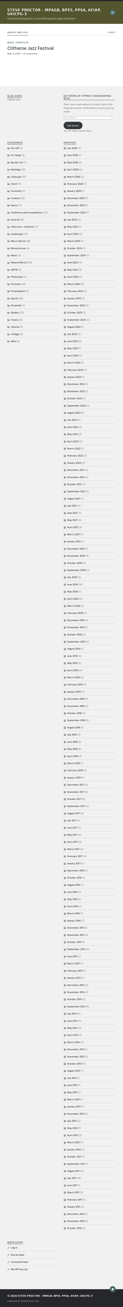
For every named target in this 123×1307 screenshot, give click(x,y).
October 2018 (74, 713)
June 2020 (72, 584)
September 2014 (76, 1006)
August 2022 (74, 412)
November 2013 (75, 1056)
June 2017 (72, 827)
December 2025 (76, 198)
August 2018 (73, 727)
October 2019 (74, 634)
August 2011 (73, 1170)
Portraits (16, 283)
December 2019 (75, 620)
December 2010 (75, 1213)
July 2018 (72, 734)
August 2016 (73, 884)
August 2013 (73, 1070)
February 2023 (75, 369)
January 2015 (74, 977)
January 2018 (74, 777)
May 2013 (72, 1092)
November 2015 (75, 934)
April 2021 (72, 527)
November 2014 (76, 992)
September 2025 (76, 212)
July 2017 (71, 820)
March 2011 (73, 1192)
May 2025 (72, 226)
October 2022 (74, 398)
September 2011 (76, 1163)
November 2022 (76, 391)
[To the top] (113, 1289)
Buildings (16, 169)
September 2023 (76, 319)
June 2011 (72, 1185)
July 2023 (72, 334)
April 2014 (72, 1034)
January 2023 (74, 376)
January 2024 (74, 298)
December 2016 (75, 870)
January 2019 (74, 691)
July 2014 (72, 1013)
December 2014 (75, 984)
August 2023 (73, 326)
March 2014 (73, 1042)
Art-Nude (16, 155)
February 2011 (74, 1199)
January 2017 (74, 863)
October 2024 (74, 248)
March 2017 (73, 849)
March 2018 (73, 763)
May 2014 (72, 1027)
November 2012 (75, 1113)
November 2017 (75, 791)
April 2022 (73, 441)
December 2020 (76, 548)
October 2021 (74, 484)
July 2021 (72, 505)
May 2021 (72, 519)
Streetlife (22, 42)
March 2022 (73, 448)
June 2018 (72, 741)
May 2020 (72, 591)
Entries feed (17, 1254)
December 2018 (75, 698)
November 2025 (76, 205)
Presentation (18, 291)
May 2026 (72, 162)
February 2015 (75, 970)
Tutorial (15, 326)
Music (10, 42)
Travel (14, 319)
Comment (16, 190)
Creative (15, 198)
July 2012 (72, 1120)
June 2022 (72, 427)
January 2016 (74, 920)
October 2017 (74, 798)
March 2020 (73, 605)
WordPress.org (19, 1269)
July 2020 (72, 577)
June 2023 (72, 341)
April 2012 (72, 1135)
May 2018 (72, 748)
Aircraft (15, 148)
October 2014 (74, 999)
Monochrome (18, 248)
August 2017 (73, 813)
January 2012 (74, 1149)
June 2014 (72, 1020)
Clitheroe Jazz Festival (30, 48)
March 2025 (73, 240)
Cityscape (16, 176)
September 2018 (76, 720)
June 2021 (72, 512)
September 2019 (76, 641)
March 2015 (73, 963)
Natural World (18, 262)
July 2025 (72, 219)
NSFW (14, 269)
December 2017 (75, 784)
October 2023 (74, 312)
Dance (14, 205)
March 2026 (73, 176)
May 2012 (72, 1128)
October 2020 (74, 562)
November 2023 (76, 305)
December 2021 (75, 469)
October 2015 (74, 941)
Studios (15, 312)
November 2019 (75, 627)
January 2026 (74, 190)
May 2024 (72, 269)
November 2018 (75, 706)
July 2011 (71, 1177)
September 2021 (76, 491)
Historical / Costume (22, 226)
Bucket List (17, 162)
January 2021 (74, 541)
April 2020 (73, 598)
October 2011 (74, 1156)
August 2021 (73, 498)
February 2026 (75, 183)
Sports (14, 298)
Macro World (18, 240)
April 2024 (73, 276)
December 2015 (75, 927)
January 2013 (74, 1106)
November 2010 (75, 1220)
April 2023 (72, 355)
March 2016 (73, 913)
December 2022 (76, 384)
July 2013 (71, 1077)
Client (14, 183)
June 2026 (72, 155)
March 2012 (73, 1142)
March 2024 (73, 283)
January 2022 (74, 462)
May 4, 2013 (14, 53)
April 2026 (73, 169)
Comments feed (19, 1261)
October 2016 (74, 877)
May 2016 (72, 899)
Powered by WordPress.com (23, 1301)
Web (13, 341)
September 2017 (76, 806)
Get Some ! (73, 125)
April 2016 (72, 906)
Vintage (15, 334)
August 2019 (73, 648)
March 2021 (73, 534)
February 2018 (75, 770)
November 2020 (76, 555)
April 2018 (72, 756)
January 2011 (73, 1206)
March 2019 (73, 677)
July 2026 (72, 148)
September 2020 (76, 570)
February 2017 (74, 856)
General (15, 219)
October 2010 (74, 1228)
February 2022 (75, 455)
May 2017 (72, 834)
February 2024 (75, 291)
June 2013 (72, 1085)
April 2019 (72, 670)
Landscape (16, 233)
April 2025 (73, 233)
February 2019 (75, 684)
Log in (14, 1247)
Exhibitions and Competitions (26, 212)
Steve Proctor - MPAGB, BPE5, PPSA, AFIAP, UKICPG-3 (54, 12)
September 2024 (76, 255)
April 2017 (72, 841)
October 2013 (74, 1063)
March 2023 (73, 362)
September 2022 (76, 405)
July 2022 (72, 419)
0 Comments (30, 53)
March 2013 (73, 1099)
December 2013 (75, 1049)
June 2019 (72, 655)
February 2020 (75, 612)
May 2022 (72, 434)
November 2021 (75, 477)
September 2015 (76, 949)
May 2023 (72, 348)
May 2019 (72, 662)
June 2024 (72, 262)
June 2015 (72, 956)
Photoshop (17, 276)
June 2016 (72, 891)
